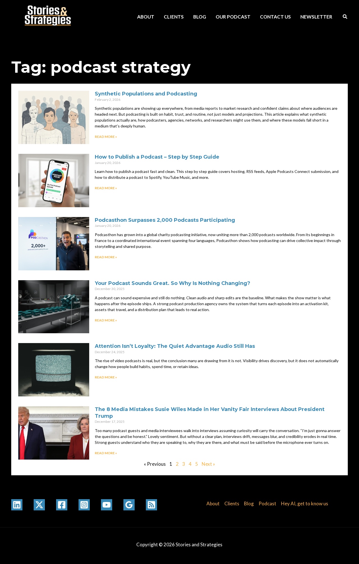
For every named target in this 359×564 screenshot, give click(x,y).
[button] (345, 17)
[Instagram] (84, 504)
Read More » (106, 136)
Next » (208, 464)
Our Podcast (233, 17)
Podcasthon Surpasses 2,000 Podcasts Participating (165, 220)
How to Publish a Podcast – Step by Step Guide (157, 157)
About (145, 17)
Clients (174, 17)
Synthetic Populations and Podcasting (146, 94)
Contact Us (275, 17)
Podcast (267, 503)
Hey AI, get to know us (304, 503)
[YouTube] (106, 504)
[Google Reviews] (129, 504)
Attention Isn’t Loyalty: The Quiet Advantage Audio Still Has (175, 346)
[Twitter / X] (39, 504)
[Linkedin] (16, 504)
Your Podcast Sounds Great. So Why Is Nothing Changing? (172, 283)
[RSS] (151, 504)
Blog (199, 17)
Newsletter (316, 17)
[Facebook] (61, 504)
